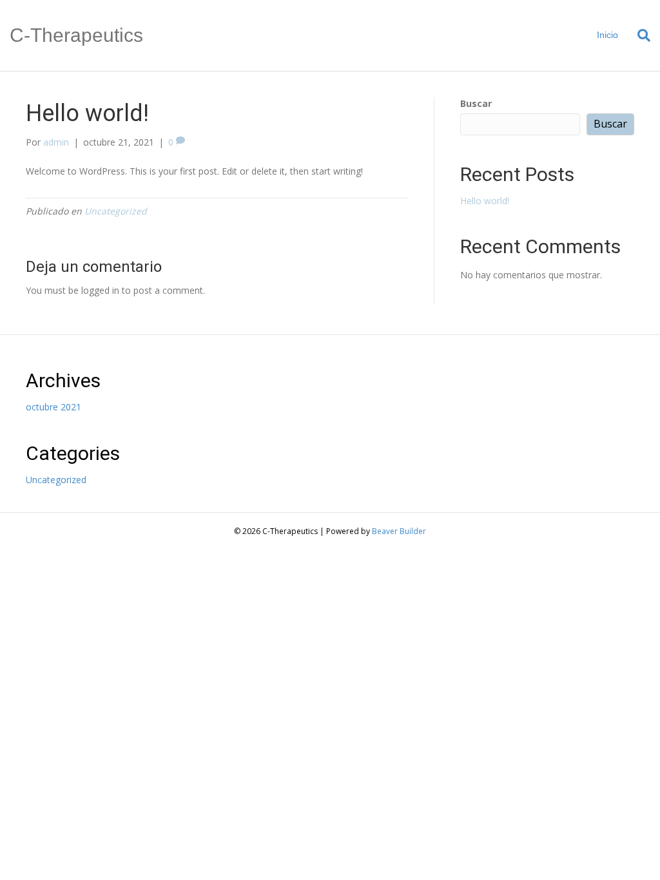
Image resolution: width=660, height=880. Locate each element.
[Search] (639, 35)
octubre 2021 (53, 407)
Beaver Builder (399, 531)
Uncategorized (115, 211)
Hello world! (484, 201)
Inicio (607, 35)
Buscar (476, 103)
